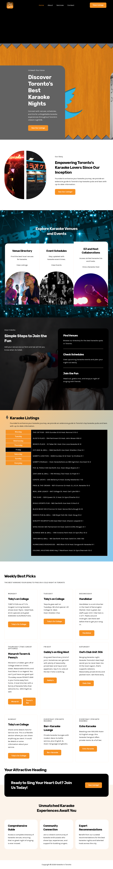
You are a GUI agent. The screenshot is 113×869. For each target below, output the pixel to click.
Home (41, 5)
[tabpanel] (69, 493)
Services (60, 5)
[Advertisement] (56, 26)
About (50, 5)
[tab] (18, 432)
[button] (98, 5)
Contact (70, 5)
